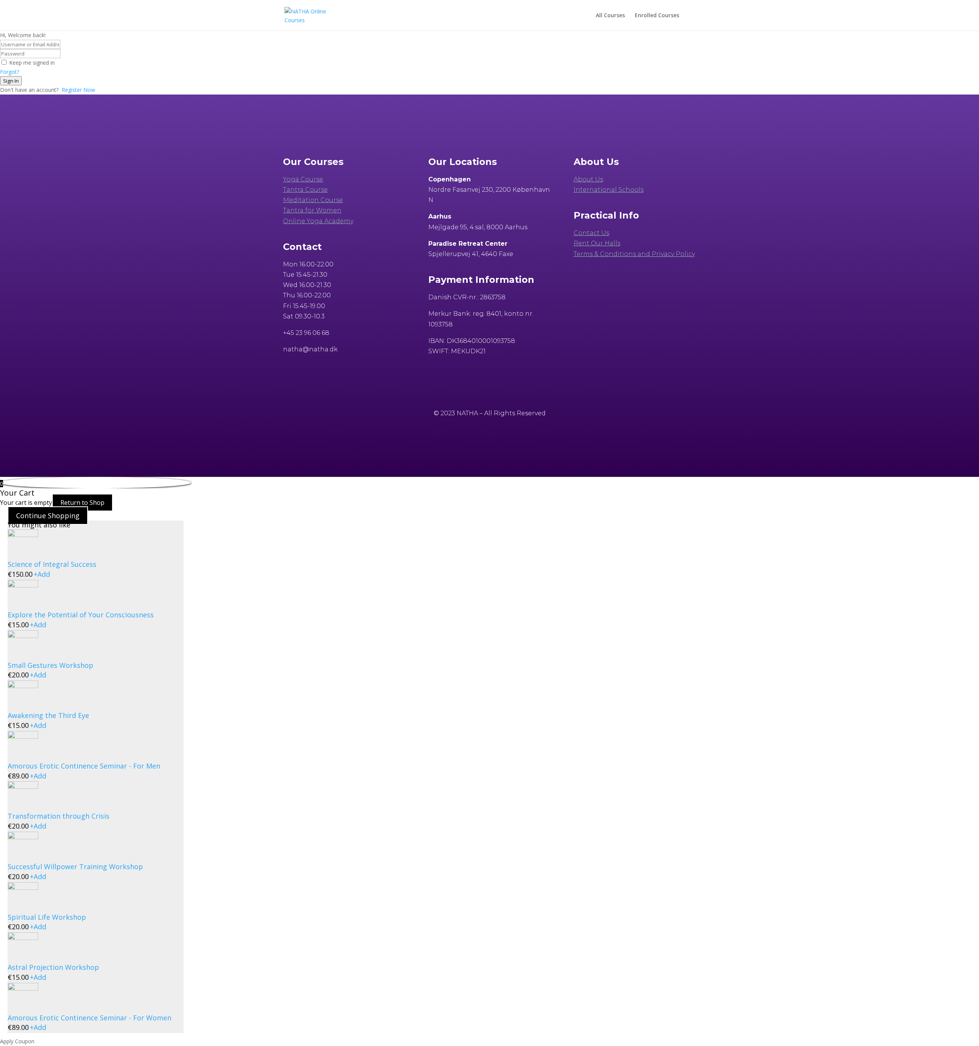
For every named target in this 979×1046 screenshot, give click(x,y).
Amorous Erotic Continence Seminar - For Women (89, 1017)
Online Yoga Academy (318, 221)
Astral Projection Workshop (53, 967)
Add (42, 574)
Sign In (11, 80)
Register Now (78, 89)
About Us (588, 179)
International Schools (609, 189)
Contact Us (591, 233)
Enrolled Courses (657, 16)
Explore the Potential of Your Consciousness (81, 614)
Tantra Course (305, 189)
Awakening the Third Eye (48, 715)
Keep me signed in (32, 62)
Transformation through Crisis (58, 816)
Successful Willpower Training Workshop (75, 866)
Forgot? (9, 71)
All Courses (610, 16)
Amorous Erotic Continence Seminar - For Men (84, 765)
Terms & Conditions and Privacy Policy (634, 254)
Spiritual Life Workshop (47, 917)
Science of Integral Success (52, 564)
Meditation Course (313, 200)
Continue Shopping (48, 515)
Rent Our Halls (597, 243)
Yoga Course (303, 179)
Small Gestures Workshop (50, 665)
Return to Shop (82, 502)
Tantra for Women (312, 210)
